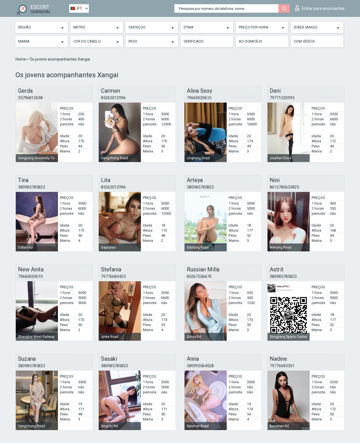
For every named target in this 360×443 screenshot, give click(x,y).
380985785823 (31, 187)
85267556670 (199, 276)
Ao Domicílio (250, 41)
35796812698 (30, 97)
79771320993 (282, 97)
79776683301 (282, 365)
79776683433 (113, 276)
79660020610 (199, 97)
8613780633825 (284, 187)
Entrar (323, 8)
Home (21, 59)
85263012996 (113, 97)
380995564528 (200, 365)
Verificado (194, 41)
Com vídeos (304, 41)
